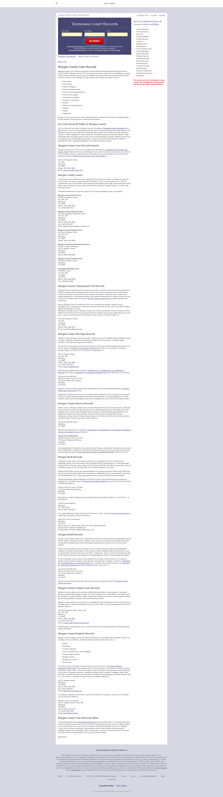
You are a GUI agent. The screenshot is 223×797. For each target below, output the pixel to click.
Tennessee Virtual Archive (119, 513)
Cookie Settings (121, 785)
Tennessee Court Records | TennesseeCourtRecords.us (111, 15)
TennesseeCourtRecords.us (76, 46)
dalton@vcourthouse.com (72, 691)
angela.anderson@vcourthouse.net (76, 623)
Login (154, 15)
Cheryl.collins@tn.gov (71, 367)
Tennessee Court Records (67, 56)
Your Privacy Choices (74, 776)
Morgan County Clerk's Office (83, 348)
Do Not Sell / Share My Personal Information (101, 776)
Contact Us (111, 779)
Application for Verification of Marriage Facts (91, 372)
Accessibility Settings (106, 785)
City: (108, 31)
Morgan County (63, 71)
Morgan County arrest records (99, 298)
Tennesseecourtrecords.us (86, 722)
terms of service (161, 768)
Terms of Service (103, 50)
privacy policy (76, 770)
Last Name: (88, 31)
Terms (133, 776)
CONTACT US (143, 15)
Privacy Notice (115, 50)
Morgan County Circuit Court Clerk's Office (89, 156)
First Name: (65, 31)
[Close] (165, 3)
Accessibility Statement (148, 776)
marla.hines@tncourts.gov (72, 170)
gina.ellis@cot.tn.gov (70, 713)
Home (162, 15)
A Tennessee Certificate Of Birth (94, 481)
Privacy (123, 776)
